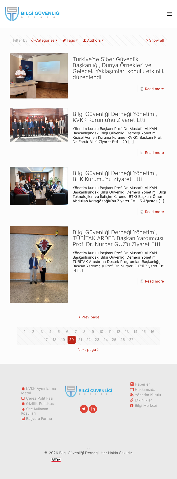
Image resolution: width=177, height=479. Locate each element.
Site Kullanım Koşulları (34, 411)
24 (105, 339)
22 (88, 339)
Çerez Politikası (39, 398)
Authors (94, 40)
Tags (71, 40)
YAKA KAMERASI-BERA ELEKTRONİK (94, 463)
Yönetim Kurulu (148, 394)
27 (131, 339)
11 (110, 331)
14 (135, 331)
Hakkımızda (145, 389)
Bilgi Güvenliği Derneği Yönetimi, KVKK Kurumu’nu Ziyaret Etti (115, 117)
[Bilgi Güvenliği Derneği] (32, 14)
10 (101, 331)
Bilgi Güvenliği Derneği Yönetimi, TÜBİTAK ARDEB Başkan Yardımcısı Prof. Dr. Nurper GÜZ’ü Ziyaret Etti (118, 238)
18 (54, 339)
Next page (87, 349)
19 (63, 339)
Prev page (90, 317)
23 (97, 339)
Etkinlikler (143, 400)
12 (118, 331)
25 (114, 339)
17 (46, 339)
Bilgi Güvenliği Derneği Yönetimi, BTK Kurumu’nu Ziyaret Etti (115, 176)
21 (80, 339)
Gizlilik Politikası (40, 403)
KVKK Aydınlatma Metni (38, 390)
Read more (154, 89)
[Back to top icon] (88, 448)
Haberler (142, 384)
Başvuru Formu (39, 418)
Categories (44, 40)
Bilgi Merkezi (146, 405)
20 (71, 339)
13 (127, 331)
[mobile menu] (170, 14)
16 (152, 331)
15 (144, 331)
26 (122, 339)
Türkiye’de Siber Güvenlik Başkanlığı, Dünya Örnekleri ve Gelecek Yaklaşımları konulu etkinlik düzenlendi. (119, 68)
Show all (156, 40)
